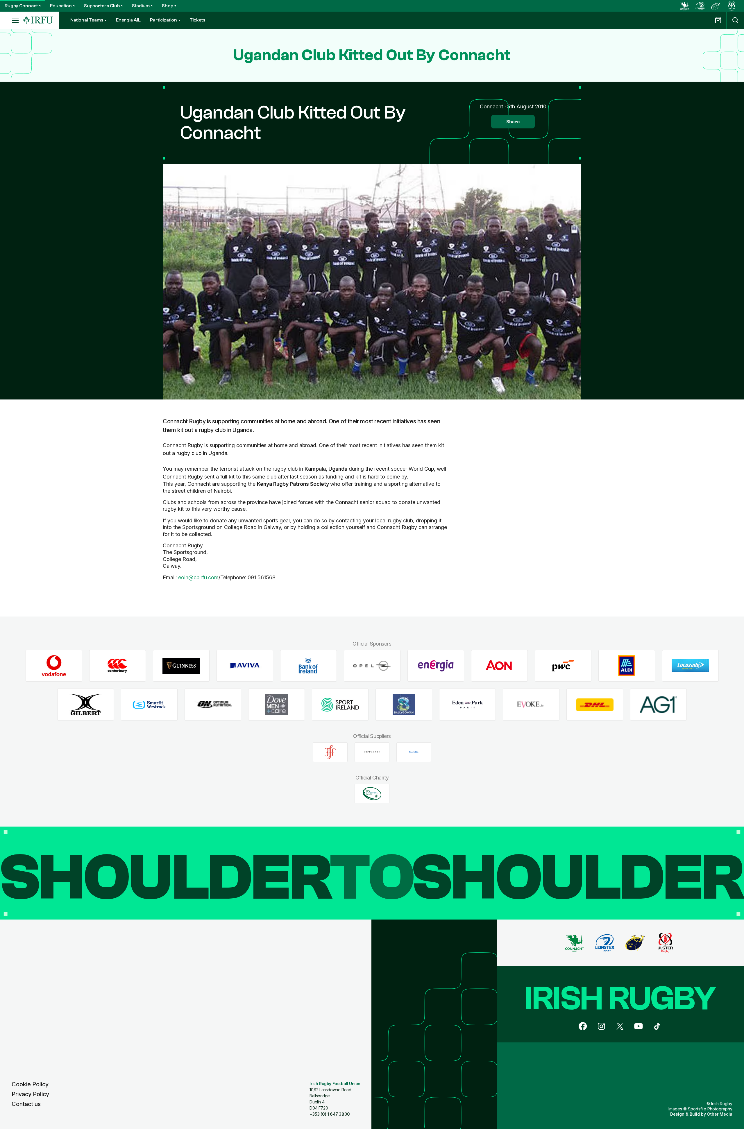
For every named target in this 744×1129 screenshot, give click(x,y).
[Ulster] (731, 6)
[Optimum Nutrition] (213, 704)
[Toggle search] (735, 20)
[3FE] (330, 752)
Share (513, 121)
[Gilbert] (85, 704)
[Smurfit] (149, 704)
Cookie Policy (30, 1084)
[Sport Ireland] (340, 704)
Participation (163, 20)
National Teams (86, 20)
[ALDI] (626, 665)
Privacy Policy (30, 1094)
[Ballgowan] (404, 704)
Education (61, 5)
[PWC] (563, 665)
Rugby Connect (21, 5)
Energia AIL (128, 20)
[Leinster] (700, 6)
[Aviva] (245, 665)
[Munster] (716, 6)
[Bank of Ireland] (308, 665)
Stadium (141, 5)
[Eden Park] (467, 704)
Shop (167, 5)
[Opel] (372, 665)
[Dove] (276, 704)
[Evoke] (531, 704)
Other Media (719, 1114)
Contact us (26, 1104)
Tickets (197, 20)
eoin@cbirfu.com (198, 577)
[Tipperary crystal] (372, 752)
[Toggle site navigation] (11, 20)
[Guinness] (181, 665)
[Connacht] (684, 6)
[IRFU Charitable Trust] (372, 793)
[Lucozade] (690, 665)
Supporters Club (102, 5)
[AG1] (658, 704)
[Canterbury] (117, 665)
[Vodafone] (54, 665)
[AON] (499, 665)
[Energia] (436, 665)
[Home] (38, 20)
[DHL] (595, 704)
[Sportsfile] (413, 752)
